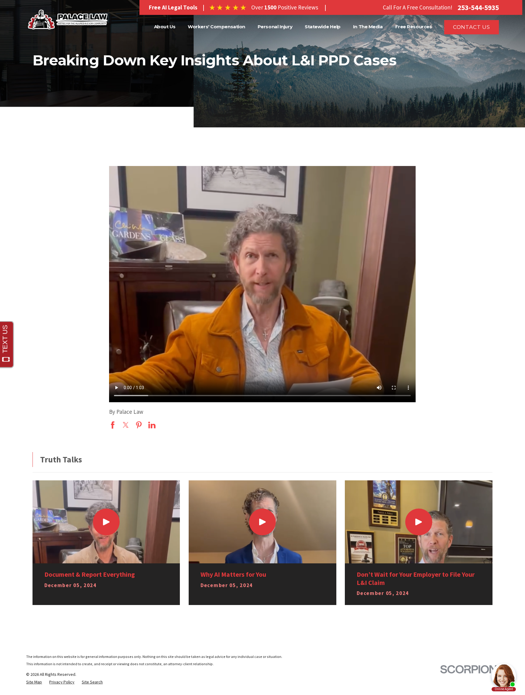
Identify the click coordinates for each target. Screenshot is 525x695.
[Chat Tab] (262, 347)
